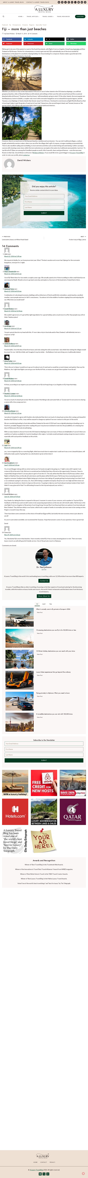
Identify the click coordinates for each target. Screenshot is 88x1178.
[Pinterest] (72, 2)
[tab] (37, 618)
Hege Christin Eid (14, 271)
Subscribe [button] (80, 16)
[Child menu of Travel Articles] (33, 16)
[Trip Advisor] (75, 2)
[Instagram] (78, 2)
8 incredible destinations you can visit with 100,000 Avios (54, 728)
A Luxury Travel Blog (76, 153)
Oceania (25, 25)
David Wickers (10, 34)
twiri (9, 454)
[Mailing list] (59, 2)
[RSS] (85, 2)
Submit (44, 213)
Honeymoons (16, 25)
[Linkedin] (69, 2)
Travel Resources (63, 16)
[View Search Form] (3, 16)
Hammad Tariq (13, 290)
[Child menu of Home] (21, 16)
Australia (76, 49)
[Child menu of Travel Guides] (48, 16)
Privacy (52, 1162)
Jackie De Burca (14, 347)
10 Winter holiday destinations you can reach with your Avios (55, 666)
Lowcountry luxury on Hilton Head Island (15, 238)
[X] (44, 1173)
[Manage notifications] (83, 1173)
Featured (5, 25)
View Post (40, 627)
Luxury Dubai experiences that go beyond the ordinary (53, 687)
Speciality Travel (41, 25)
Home (35, 1162)
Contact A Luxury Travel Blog (37, 2)
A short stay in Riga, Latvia (77, 238)
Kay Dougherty (13, 472)
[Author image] (3, 33)
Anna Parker (12, 366)
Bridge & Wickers (38, 153)
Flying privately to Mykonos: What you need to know (53, 708)
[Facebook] (62, 2)
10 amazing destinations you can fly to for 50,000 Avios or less (56, 645)
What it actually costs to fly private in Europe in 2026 (53, 624)
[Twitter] (65, 2)
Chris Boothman (14, 418)
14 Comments (33, 34)
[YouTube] (82, 2)
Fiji (10, 25)
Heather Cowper (14, 400)
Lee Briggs (12, 329)
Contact (43, 1162)
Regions (31, 25)
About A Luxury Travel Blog (13, 2)
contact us (26, 155)
